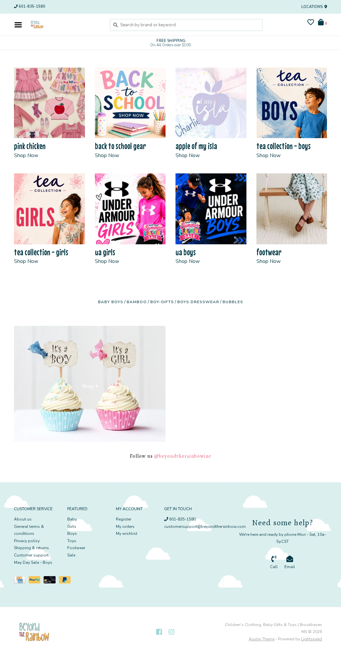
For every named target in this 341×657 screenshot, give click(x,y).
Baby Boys (110, 302)
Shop (88, 386)
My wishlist (126, 533)
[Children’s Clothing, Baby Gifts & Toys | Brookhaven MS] (64, 24)
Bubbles (232, 302)
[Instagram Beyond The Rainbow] (171, 632)
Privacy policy (27, 541)
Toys (71, 541)
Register (123, 519)
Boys (72, 533)
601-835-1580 (182, 519)
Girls (71, 526)
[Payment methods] (21, 581)
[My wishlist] (310, 23)
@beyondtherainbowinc (182, 456)
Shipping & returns (31, 547)
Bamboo (137, 302)
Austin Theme (261, 639)
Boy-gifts (162, 302)
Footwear (76, 547)
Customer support (31, 555)
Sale (71, 555)
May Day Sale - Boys (33, 562)
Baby (72, 519)
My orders (125, 526)
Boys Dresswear (198, 302)
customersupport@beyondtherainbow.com (205, 526)
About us (23, 519)
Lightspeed (311, 639)
